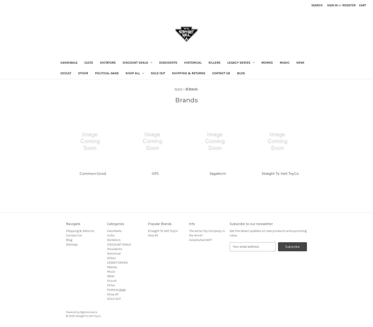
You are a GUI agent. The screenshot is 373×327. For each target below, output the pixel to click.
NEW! (300, 62)
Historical (193, 62)
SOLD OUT (158, 73)
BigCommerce (88, 312)
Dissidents (168, 62)
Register (349, 5)
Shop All (133, 73)
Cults (88, 62)
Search (316, 5)
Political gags (107, 73)
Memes (267, 62)
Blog (241, 73)
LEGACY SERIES (238, 62)
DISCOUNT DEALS (135, 62)
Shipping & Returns (188, 73)
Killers (214, 62)
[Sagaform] (218, 141)
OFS (155, 173)
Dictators (108, 62)
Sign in (332, 5)
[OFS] (155, 141)
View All (153, 235)
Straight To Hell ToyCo (280, 173)
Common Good (93, 173)
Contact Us (221, 73)
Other (83, 73)
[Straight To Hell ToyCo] (280, 141)
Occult (65, 73)
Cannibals (68, 62)
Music (284, 62)
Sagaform (218, 173)
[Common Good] (93, 141)
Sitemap (72, 244)
